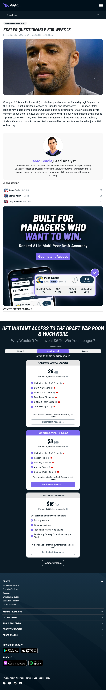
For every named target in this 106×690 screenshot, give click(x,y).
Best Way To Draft (10, 589)
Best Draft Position (11, 601)
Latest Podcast (9, 605)
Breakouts (7, 597)
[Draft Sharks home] (12, 5)
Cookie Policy (44, 678)
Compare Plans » (53, 563)
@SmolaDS (24, 35)
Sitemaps (20, 678)
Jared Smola (11, 35)
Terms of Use (31, 678)
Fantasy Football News (15, 23)
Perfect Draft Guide (11, 585)
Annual (85, 351)
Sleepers (6, 593)
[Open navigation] (101, 5)
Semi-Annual (53, 351)
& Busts (15, 597)
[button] (63, 383)
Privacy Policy (9, 678)
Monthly (21, 351)
